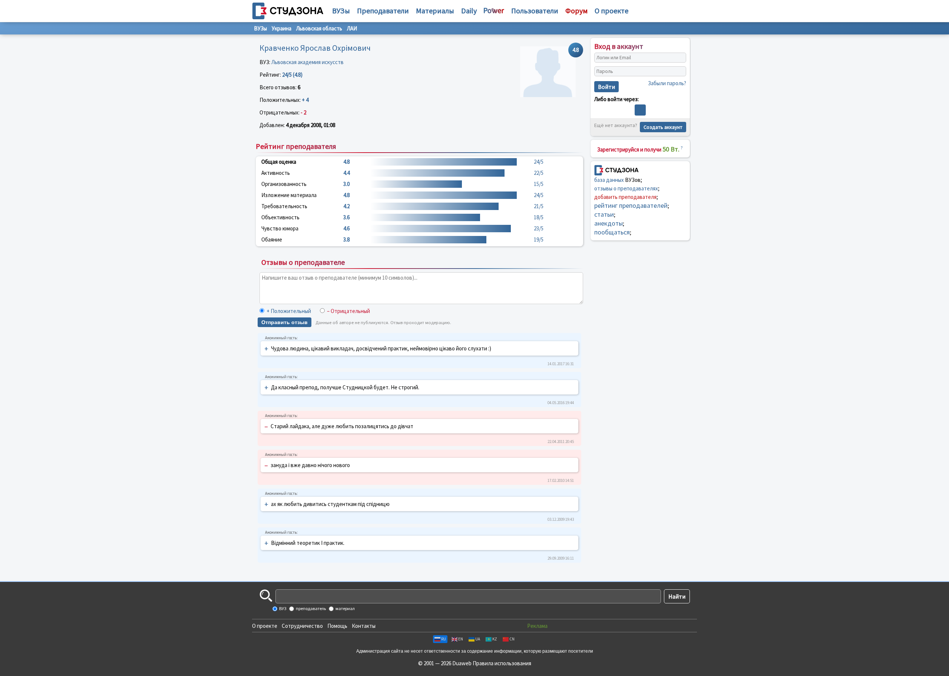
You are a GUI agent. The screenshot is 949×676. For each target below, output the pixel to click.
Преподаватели (383, 10)
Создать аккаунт (663, 127)
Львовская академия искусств (307, 62)
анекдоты (608, 223)
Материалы (435, 10)
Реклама (537, 625)
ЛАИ (352, 28)
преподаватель (310, 608)
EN (460, 639)
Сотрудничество (302, 625)
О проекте (264, 625)
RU (443, 639)
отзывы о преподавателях (626, 188)
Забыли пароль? (667, 83)
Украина (281, 28)
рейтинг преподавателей (631, 205)
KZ (494, 639)
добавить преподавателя (625, 196)
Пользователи (534, 10)
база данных (609, 179)
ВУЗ (282, 608)
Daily (469, 10)
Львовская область (319, 28)
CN (512, 639)
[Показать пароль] (678, 71)
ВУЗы (341, 10)
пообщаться (612, 232)
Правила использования (502, 663)
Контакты (364, 625)
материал (345, 608)
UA (477, 639)
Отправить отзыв (284, 322)
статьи (604, 214)
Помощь (337, 625)
